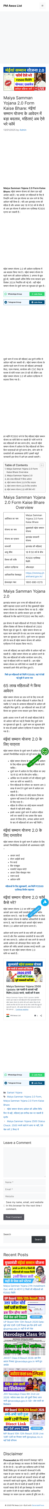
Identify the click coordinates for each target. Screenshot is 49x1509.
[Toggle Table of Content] (40, 465)
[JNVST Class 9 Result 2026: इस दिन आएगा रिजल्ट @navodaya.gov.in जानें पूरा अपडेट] (24, 1344)
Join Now (38, 294)
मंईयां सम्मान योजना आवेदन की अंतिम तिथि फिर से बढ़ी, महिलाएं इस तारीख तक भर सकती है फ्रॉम (23, 1113)
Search (7, 1234)
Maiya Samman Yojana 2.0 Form (24, 1096)
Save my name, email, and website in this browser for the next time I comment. (24, 1205)
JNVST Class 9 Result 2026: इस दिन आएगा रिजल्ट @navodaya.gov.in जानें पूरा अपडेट (22, 1361)
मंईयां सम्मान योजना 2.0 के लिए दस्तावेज (22, 486)
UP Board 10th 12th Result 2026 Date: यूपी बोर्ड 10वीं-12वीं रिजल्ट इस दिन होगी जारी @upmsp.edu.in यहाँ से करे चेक (23, 1325)
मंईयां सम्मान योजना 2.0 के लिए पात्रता (21, 482)
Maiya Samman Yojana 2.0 (19, 475)
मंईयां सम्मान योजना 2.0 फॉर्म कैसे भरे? (21, 489)
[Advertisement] (24, 38)
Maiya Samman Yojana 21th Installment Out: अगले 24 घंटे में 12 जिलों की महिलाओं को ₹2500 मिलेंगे (24, 1289)
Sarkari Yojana (14, 1092)
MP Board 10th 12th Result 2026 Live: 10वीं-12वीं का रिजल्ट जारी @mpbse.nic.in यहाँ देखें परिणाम (23, 1437)
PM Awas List (12, 5)
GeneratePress (38, 1505)
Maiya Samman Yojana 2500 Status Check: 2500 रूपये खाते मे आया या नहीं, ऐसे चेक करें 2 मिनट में (24, 1125)
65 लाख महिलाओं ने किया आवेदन (19, 479)
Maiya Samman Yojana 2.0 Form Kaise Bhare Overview (22, 470)
